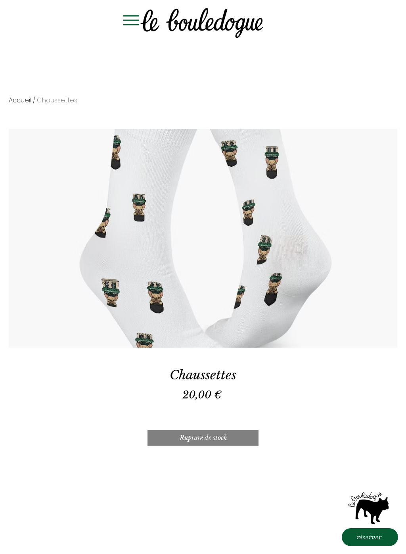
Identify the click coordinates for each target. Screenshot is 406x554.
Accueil (20, 100)
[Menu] (131, 20)
